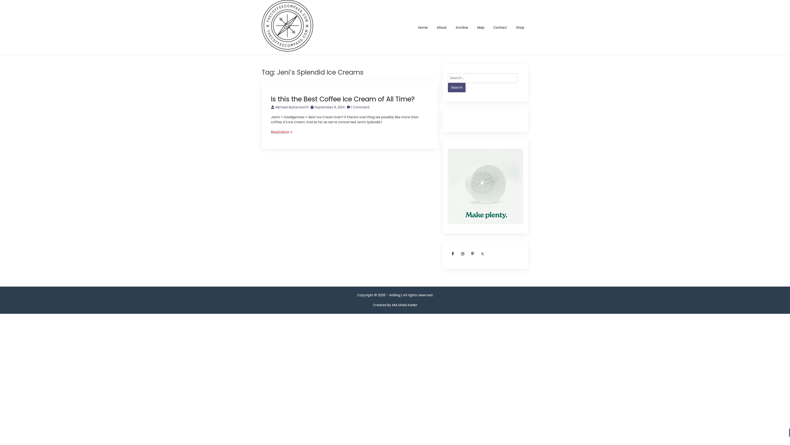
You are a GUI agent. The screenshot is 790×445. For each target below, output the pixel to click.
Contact (500, 27)
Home (423, 27)
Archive (462, 27)
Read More (280, 132)
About (442, 27)
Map (480, 27)
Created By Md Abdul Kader (395, 305)
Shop (520, 27)
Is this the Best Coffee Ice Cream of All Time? (343, 99)
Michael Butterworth (292, 107)
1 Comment (360, 107)
